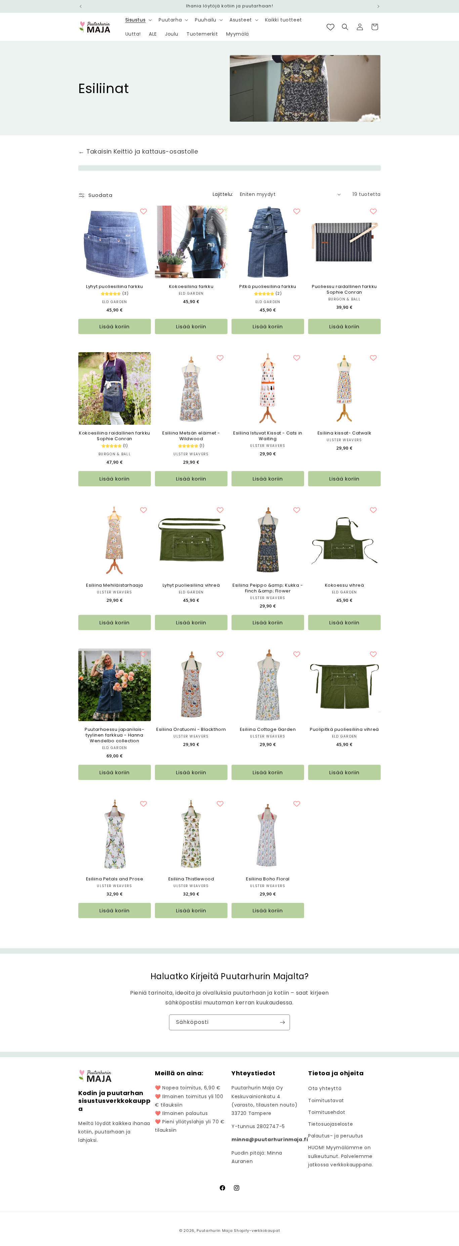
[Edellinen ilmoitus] (80, 6)
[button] (138, 20)
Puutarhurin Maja (215, 1230)
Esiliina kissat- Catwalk (344, 433)
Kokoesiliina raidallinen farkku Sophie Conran (114, 436)
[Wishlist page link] (330, 27)
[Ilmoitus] (378, 6)
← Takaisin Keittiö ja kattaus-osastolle (138, 151)
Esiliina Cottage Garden (268, 730)
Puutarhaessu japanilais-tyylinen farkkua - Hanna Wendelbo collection (114, 735)
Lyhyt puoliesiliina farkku (114, 287)
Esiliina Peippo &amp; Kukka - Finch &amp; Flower (268, 588)
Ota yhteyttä (324, 1088)
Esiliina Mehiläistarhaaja (114, 585)
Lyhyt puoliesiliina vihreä (191, 585)
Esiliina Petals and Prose (114, 879)
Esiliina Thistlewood (191, 879)
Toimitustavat (326, 1100)
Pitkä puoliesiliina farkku (267, 287)
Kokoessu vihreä (344, 585)
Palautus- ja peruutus (335, 1135)
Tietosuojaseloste (330, 1124)
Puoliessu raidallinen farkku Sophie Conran (344, 289)
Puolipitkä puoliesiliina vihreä (344, 730)
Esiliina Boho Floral (268, 879)
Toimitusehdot (326, 1112)
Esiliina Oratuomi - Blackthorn (191, 730)
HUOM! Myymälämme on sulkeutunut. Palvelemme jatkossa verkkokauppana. (340, 1156)
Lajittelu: (223, 194)
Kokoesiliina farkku (191, 287)
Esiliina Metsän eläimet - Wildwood (191, 436)
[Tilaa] (282, 1022)
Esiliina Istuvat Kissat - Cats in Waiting (267, 436)
